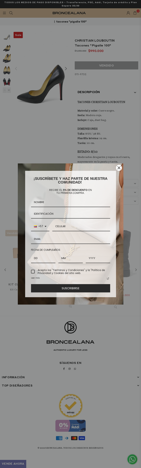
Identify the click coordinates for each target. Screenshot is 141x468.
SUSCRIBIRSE (70, 288)
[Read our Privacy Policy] (108, 278)
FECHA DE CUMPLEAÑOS (45, 250)
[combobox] (40, 226)
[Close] (119, 167)
